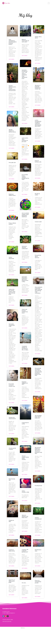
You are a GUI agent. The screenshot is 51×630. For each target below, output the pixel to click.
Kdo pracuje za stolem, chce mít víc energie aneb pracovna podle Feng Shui (38, 372)
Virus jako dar (12, 162)
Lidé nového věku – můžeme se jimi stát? (25, 139)
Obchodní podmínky (6, 621)
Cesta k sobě (38, 221)
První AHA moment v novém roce (12, 385)
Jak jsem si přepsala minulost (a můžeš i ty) (37, 87)
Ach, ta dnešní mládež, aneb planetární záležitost (25, 215)
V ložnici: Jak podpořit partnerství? (25, 551)
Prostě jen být (38, 485)
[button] (49, 3)
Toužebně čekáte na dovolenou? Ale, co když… (25, 348)
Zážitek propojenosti (38, 518)
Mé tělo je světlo (37, 194)
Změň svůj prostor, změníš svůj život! (25, 311)
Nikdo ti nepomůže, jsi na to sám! (25, 40)
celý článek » (11, 59)
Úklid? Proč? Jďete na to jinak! (12, 581)
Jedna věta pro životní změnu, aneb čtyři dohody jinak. (12, 292)
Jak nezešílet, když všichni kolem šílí (38, 417)
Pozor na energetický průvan (38, 581)
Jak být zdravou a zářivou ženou (12, 131)
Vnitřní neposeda (11, 258)
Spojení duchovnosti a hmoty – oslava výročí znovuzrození (12, 88)
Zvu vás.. (24, 582)
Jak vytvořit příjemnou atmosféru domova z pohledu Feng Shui (38, 450)
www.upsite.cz (27, 627)
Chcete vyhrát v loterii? (12, 449)
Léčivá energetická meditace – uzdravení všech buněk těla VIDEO (38, 123)
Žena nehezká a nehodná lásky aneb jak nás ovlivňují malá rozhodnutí (38, 290)
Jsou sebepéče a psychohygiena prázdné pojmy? (12, 42)
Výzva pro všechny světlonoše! (25, 247)
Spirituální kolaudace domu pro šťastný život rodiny (25, 279)
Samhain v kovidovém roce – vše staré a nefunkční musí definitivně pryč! (24, 74)
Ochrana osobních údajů (7, 619)
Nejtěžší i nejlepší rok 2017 (25, 383)
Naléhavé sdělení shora (12, 195)
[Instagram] (8, 616)
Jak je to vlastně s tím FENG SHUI (25, 516)
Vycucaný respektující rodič (12, 325)
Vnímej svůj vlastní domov (12, 418)
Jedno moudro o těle (25, 491)
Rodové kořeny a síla (38, 161)
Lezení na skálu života (12, 550)
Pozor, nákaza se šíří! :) (12, 223)
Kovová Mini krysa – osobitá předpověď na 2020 (25, 177)
